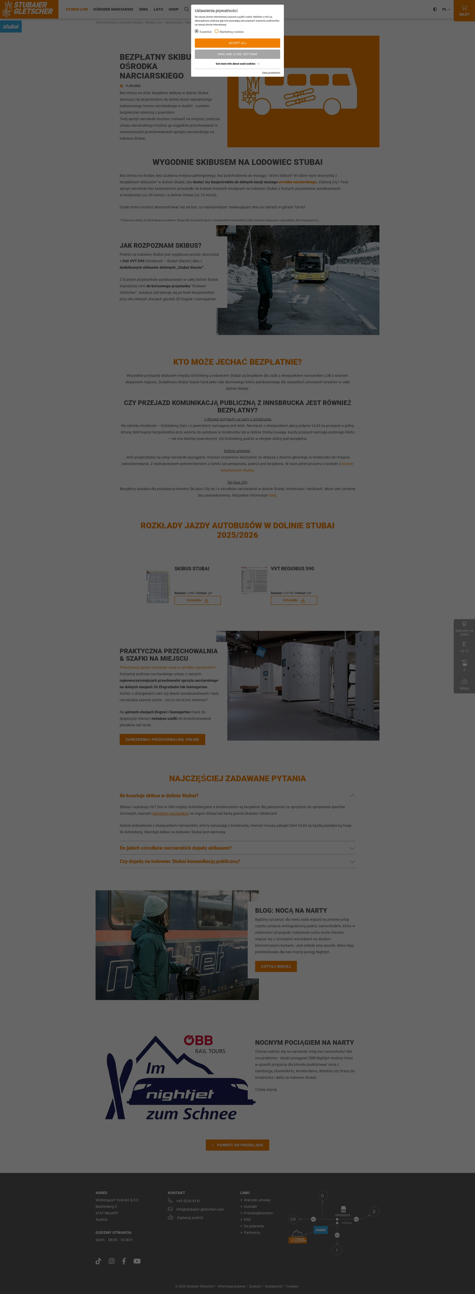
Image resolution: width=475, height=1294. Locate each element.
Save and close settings (237, 54)
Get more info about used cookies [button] (235, 63)
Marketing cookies (232, 32)
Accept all (237, 43)
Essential (206, 32)
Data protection (271, 72)
